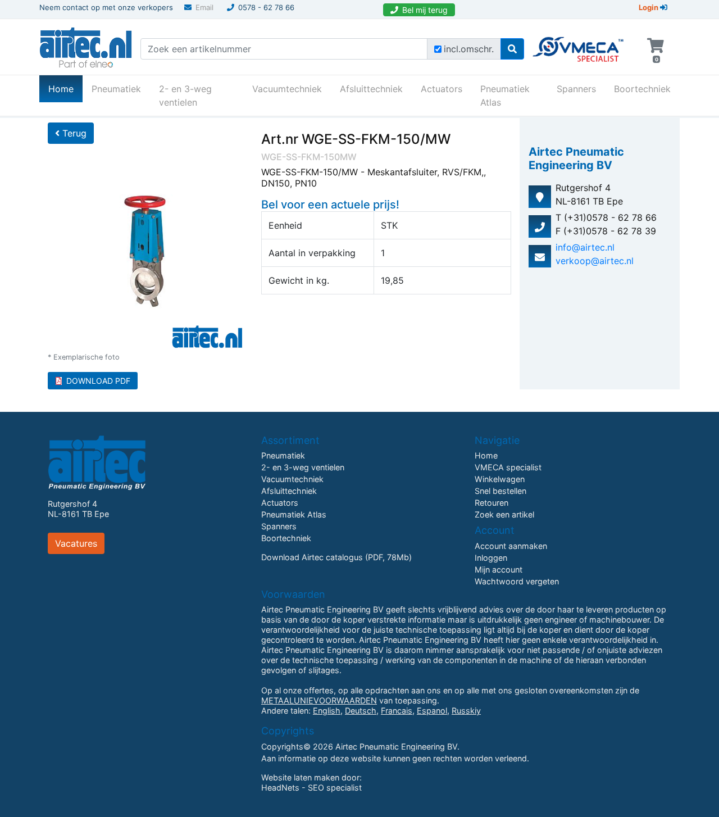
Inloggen (491, 557)
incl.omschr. (469, 49)
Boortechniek (642, 88)
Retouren (491, 502)
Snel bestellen (500, 491)
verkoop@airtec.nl (595, 260)
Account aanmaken (511, 546)
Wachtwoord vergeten (517, 581)
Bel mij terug (425, 10)
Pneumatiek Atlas (505, 95)
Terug (73, 133)
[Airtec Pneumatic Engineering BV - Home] (85, 46)
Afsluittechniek (371, 88)
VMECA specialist (508, 467)
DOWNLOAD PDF (98, 380)
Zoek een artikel (504, 514)
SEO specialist (335, 787)
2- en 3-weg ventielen (185, 95)
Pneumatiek (116, 88)
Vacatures (76, 543)
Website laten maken (300, 777)
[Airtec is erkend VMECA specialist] (579, 44)
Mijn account (498, 569)
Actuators (441, 88)
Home (65, 88)
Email (204, 7)
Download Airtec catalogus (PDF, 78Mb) (336, 557)
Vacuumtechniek (287, 88)
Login (649, 7)
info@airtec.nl (585, 247)
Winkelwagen (500, 479)
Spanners (576, 88)
